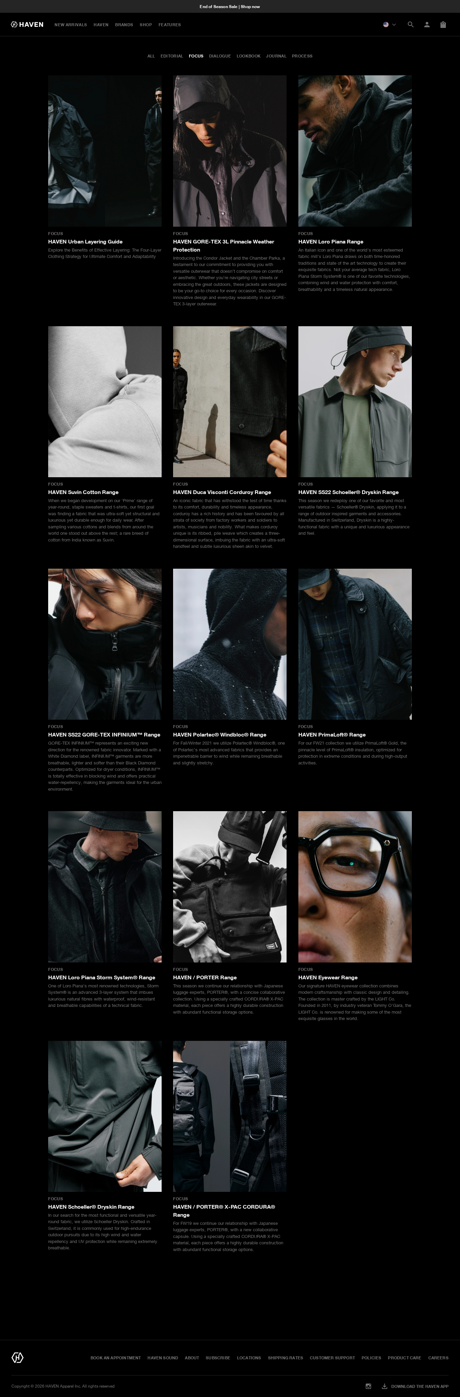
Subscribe (218, 1357)
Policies (371, 1357)
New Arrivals (71, 24)
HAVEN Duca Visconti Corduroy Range (222, 492)
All (151, 56)
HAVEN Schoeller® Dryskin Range (91, 1206)
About (192, 1357)
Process (302, 56)
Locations (249, 1357)
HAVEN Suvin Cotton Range (83, 492)
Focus (196, 56)
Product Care (404, 1357)
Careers (438, 1357)
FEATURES (170, 24)
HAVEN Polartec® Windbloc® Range (219, 734)
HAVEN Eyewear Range (328, 977)
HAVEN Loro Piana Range (330, 241)
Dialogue (220, 56)
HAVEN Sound (162, 1357)
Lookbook (249, 56)
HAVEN (101, 24)
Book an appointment (116, 1357)
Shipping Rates (285, 1357)
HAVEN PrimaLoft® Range (332, 734)
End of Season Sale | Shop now (230, 6)
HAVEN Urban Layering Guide (85, 241)
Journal (276, 56)
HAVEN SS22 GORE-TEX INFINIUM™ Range (104, 734)
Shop (146, 24)
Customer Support (332, 1357)
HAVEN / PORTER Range (205, 977)
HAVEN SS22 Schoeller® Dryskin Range (348, 492)
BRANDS (124, 24)
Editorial (172, 56)
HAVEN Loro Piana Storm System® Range (101, 977)
